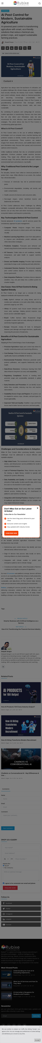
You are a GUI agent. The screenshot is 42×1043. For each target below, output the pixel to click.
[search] (39, 3)
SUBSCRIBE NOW (11, 533)
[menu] (2, 3)
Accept (37, 1040)
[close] (40, 1027)
